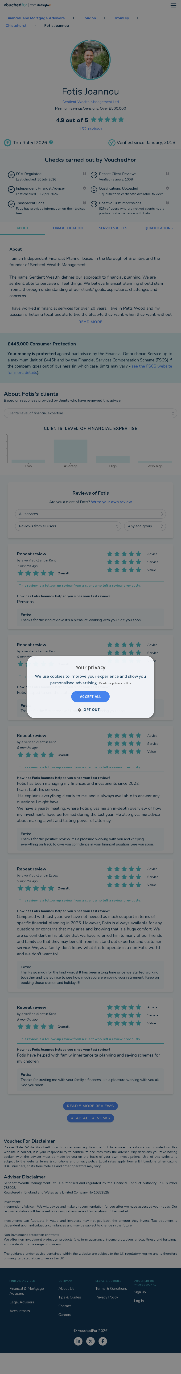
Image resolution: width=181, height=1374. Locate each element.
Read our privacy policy (115, 683)
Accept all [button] (90, 696)
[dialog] (90, 687)
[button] (90, 709)
